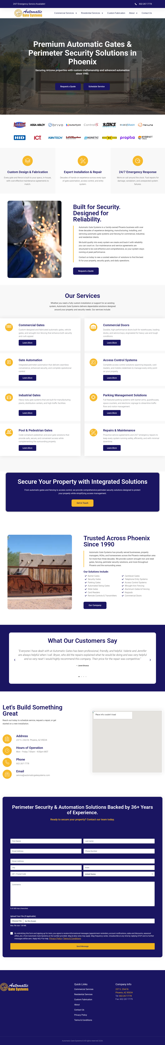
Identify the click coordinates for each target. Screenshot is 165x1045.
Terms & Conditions (72, 938)
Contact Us (147, 13)
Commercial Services (64, 13)
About (131, 13)
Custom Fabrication (116, 13)
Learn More (27, 342)
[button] (14, 660)
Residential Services (90, 13)
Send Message (83, 946)
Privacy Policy (55, 938)
